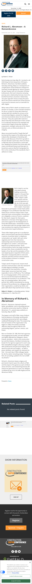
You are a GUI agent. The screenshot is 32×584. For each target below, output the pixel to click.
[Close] (30, 562)
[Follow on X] (16, 551)
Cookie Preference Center (15, 576)
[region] (16, 572)
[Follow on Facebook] (12, 551)
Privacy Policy (15, 573)
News (3, 23)
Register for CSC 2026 (8, 14)
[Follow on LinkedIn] (19, 551)
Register (16, 520)
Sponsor (23, 13)
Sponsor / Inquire (16, 527)
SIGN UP (16, 497)
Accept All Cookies (16, 581)
